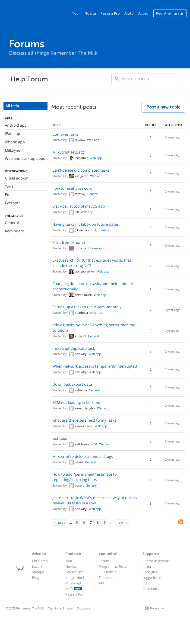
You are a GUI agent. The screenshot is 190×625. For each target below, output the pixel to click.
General (12, 222)
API (101, 583)
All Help (12, 105)
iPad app (12, 133)
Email (9, 194)
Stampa (38, 572)
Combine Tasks (65, 134)
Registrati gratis (170, 13)
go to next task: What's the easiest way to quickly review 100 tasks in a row (94, 500)
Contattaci (150, 588)
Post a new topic (163, 107)
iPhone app (15, 141)
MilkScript (73, 583)
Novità (90, 13)
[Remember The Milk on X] (178, 608)
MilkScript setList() (68, 152)
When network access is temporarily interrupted (94, 366)
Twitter (11, 186)
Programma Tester (113, 566)
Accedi (143, 13)
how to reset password (72, 188)
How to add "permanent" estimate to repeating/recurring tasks (84, 477)
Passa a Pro (110, 13)
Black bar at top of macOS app (78, 206)
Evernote (13, 202)
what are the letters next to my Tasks (84, 420)
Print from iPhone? (68, 242)
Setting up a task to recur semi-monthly (86, 306)
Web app (93, 140)
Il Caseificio (108, 572)
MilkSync (12, 150)
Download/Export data (72, 384)
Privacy (68, 608)
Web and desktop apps (25, 158)
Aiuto (129, 13)
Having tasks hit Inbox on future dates (85, 224)
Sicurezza (83, 608)
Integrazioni (74, 577)
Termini (53, 608)
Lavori (37, 566)
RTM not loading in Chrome (76, 402)
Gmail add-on (16, 178)
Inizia (146, 566)
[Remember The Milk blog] (184, 608)
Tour (76, 13)
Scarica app (74, 572)
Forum (104, 560)
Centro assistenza (156, 560)
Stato (146, 583)
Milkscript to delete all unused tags (82, 456)
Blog (35, 577)
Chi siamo (40, 560)
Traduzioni (107, 577)
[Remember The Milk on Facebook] (172, 608)
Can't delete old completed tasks (80, 170)
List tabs (59, 438)
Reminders (14, 231)
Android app (16, 125)
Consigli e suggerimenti (152, 575)
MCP (73, 588)
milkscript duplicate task (73, 348)
